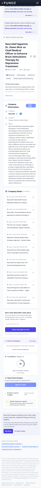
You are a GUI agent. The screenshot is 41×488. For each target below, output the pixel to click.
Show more (9, 96)
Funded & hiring (19, 483)
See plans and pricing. (24, 12)
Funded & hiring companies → (12, 449)
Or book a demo (19, 431)
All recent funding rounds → (11, 446)
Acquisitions (27, 485)
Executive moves (18, 485)
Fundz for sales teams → (30, 446)
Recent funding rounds (8, 483)
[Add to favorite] (31, 56)
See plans (8, 431)
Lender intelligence (30, 483)
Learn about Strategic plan (21, 349)
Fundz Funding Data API (21, 478)
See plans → (29, 15)
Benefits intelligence (7, 485)
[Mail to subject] (34, 56)
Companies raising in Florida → (12, 444)
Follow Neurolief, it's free (20, 330)
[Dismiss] (35, 15)
